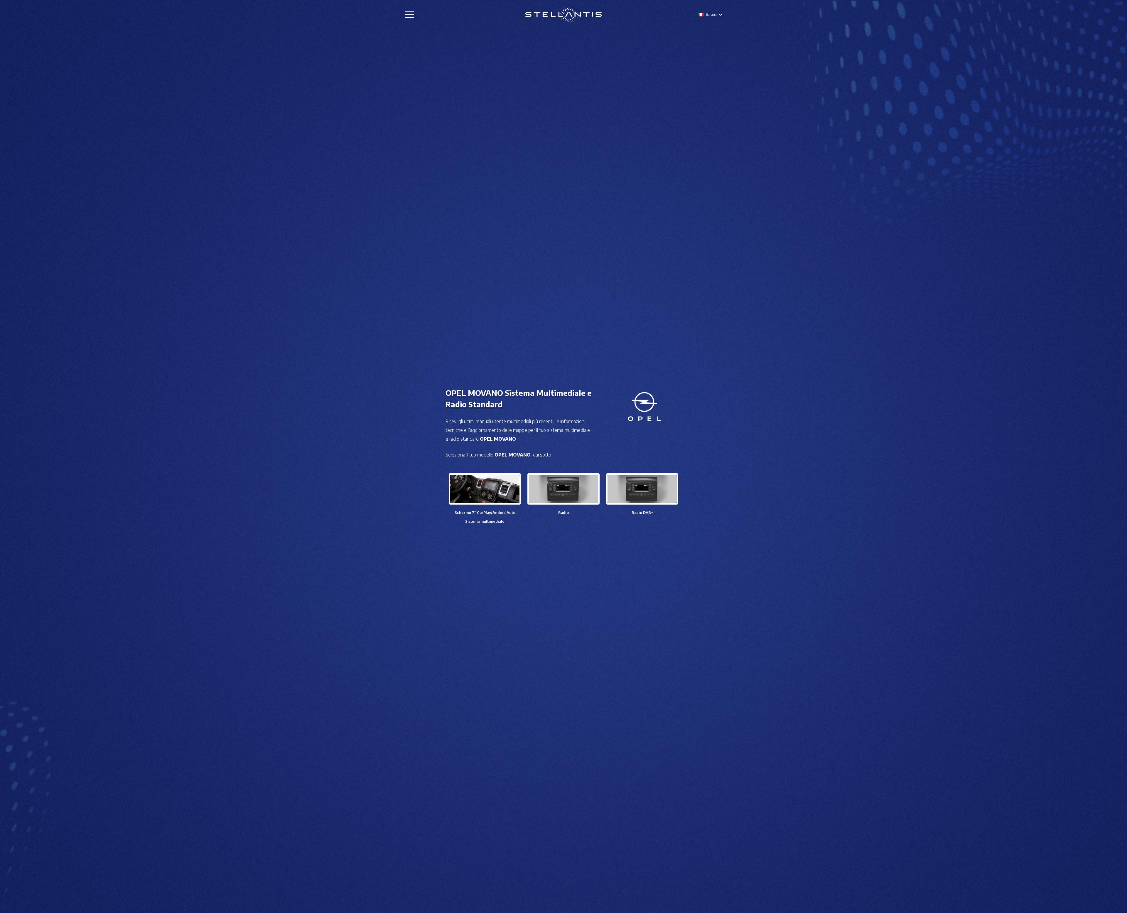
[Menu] (409, 14)
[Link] (563, 15)
